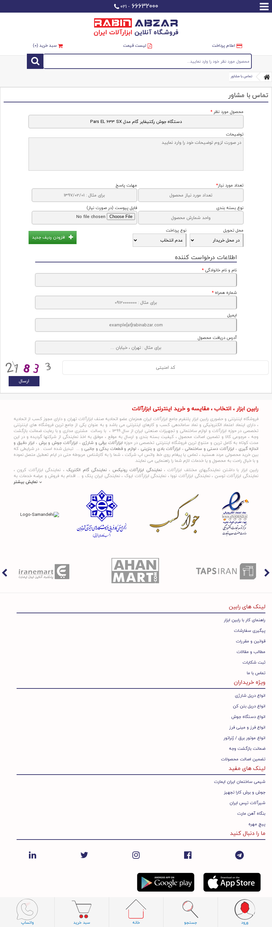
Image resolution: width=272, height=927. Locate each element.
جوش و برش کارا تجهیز (244, 792)
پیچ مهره (256, 824)
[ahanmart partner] (136, 571)
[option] (45, 571)
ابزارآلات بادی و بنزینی (161, 449)
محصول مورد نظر (226, 112)
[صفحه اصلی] (267, 77)
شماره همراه (224, 293)
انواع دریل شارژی (250, 696)
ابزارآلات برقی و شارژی (102, 443)
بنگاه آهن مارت (251, 814)
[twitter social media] (84, 855)
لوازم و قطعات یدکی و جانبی (110, 449)
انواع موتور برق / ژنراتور (244, 738)
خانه (136, 922)
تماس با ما (256, 673)
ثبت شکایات (253, 663)
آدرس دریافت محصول (217, 338)
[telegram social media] (239, 855)
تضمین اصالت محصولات (243, 759)
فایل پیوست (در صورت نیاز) (112, 208)
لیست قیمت (135, 46)
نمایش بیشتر (25, 482)
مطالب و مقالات (251, 652)
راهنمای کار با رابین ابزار (244, 620)
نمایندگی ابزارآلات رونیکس (137, 470)
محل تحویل (233, 231)
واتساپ (27, 922)
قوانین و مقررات (250, 641)
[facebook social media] (188, 855)
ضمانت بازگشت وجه (247, 749)
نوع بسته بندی (229, 208)
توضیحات (234, 134)
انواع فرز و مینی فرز (247, 728)
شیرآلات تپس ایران (247, 803)
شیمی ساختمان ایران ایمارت (239, 782)
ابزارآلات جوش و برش (58, 443)
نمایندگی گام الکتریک (86, 470)
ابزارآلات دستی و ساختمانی (209, 449)
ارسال (24, 381)
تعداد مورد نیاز (229, 186)
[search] (35, 61)
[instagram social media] (136, 855)
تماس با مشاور (241, 76)
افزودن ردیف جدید (48, 238)
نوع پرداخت (176, 231)
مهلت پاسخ (126, 186)
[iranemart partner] (45, 571)
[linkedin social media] (32, 855)
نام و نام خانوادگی (219, 270)
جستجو (147, 61)
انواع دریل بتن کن (249, 706)
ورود (244, 922)
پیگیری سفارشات (249, 631)
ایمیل (232, 315)
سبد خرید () (45, 46)
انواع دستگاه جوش (248, 717)
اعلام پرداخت (224, 46)
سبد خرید (81, 922)
